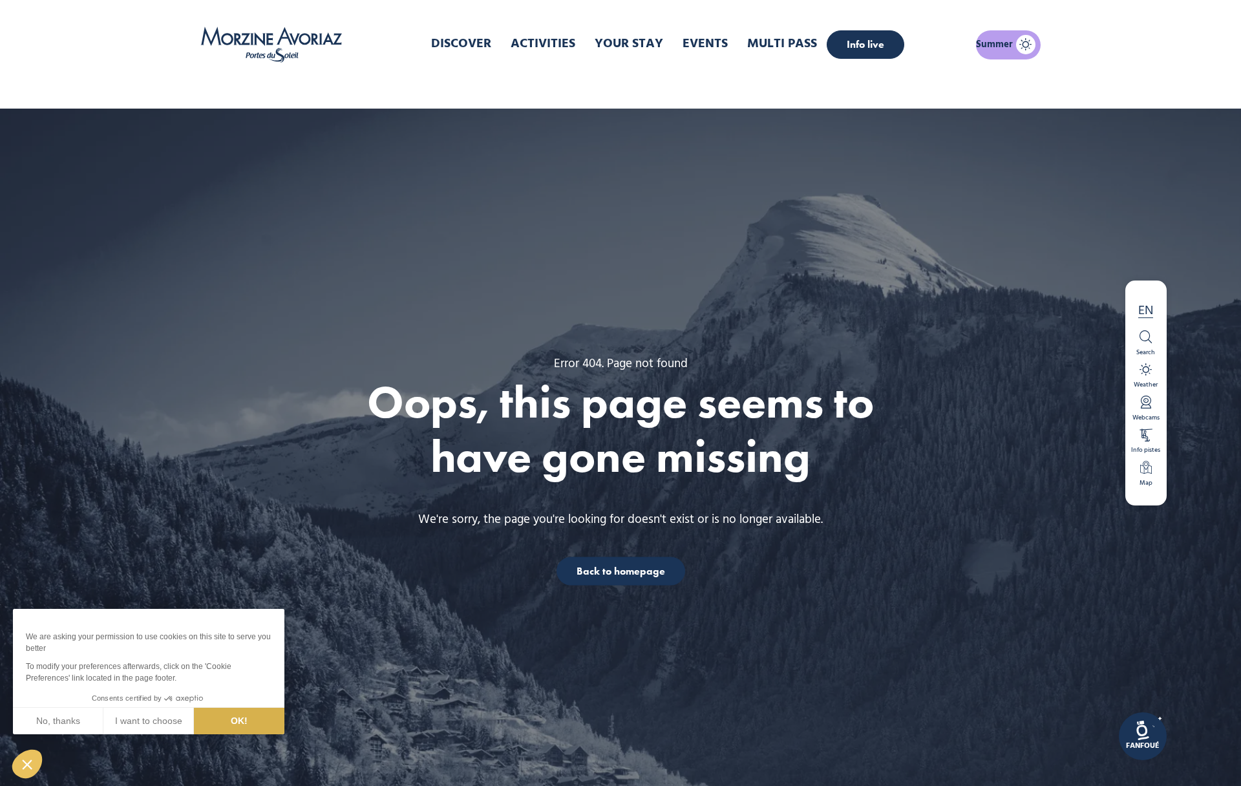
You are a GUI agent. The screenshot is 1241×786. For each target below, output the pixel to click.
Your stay (629, 44)
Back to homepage (621, 570)
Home (552, 86)
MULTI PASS (782, 44)
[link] (1143, 736)
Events (705, 44)
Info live (865, 44)
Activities (543, 44)
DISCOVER (461, 44)
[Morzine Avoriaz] (274, 45)
